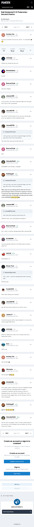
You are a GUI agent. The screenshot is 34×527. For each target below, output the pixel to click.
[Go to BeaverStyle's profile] (3, 84)
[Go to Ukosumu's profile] (3, 370)
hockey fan (10, 34)
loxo (7, 344)
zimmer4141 (10, 96)
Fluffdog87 (10, 174)
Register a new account (17, 461)
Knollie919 (10, 238)
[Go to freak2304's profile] (3, 290)
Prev (6, 27)
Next (27, 27)
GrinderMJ (10, 382)
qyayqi (8, 253)
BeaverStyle (10, 83)
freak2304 (10, 289)
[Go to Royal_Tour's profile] (3, 267)
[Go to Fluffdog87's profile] (3, 175)
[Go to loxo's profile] (3, 344)
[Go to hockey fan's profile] (3, 35)
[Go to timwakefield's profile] (3, 162)
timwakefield (11, 161)
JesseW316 (10, 111)
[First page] (2, 27)
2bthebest (6, 19)
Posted (12, 36)
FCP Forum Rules (8, 511)
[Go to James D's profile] (3, 315)
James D (9, 314)
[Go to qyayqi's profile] (3, 254)
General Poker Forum (17, 21)
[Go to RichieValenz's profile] (3, 71)
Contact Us (17, 524)
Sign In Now (17, 473)
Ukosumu (9, 369)
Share (17, 484)
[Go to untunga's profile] (3, 58)
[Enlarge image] (31, 39)
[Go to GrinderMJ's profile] (3, 383)
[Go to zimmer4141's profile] (3, 97)
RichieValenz (10, 70)
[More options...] (31, 35)
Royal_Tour (10, 266)
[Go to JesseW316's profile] (3, 111)
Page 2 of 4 (17, 27)
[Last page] (31, 27)
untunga (9, 58)
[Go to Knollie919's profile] (3, 239)
